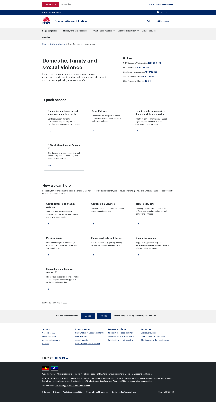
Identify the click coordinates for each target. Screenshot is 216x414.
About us (47, 329)
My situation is (54, 238)
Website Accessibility (73, 392)
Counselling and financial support (59, 271)
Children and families (57, 44)
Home (44, 44)
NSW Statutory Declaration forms (89, 333)
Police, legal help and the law (106, 238)
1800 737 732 (142, 67)
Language (164, 21)
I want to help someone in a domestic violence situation (150, 113)
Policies (45, 344)
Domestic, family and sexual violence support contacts (63, 113)
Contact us (146, 329)
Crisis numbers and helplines (153, 336)
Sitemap (46, 392)
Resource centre (82, 329)
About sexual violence (103, 204)
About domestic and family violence (60, 205)
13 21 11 (148, 81)
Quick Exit (52, 4)
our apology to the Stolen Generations (72, 386)
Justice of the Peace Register (120, 333)
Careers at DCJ (48, 333)
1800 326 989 (147, 76)
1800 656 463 (154, 63)
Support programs (146, 238)
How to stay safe (145, 204)
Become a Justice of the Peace (121, 336)
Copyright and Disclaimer (97, 392)
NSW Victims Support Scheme (64, 146)
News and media (49, 336)
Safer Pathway (99, 111)
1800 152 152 (151, 72)
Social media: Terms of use (124, 392)
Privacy (56, 392)
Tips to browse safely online (160, 4)
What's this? (66, 4)
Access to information (51, 340)
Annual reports (81, 340)
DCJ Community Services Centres (155, 340)
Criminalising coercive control (120, 340)
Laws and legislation (117, 329)
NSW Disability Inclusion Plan (87, 344)
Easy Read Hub (81, 336)
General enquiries (148, 333)
